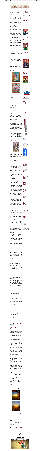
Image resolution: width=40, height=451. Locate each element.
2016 (24, 127)
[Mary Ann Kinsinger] (25, 155)
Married (24, 197)
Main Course (24, 196)
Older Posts (21, 427)
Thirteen (24, 211)
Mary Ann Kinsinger (24, 148)
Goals (24, 185)
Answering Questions (25, 162)
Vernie (24, 216)
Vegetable (24, 215)
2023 (24, 120)
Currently (11, 10)
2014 (24, 129)
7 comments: (20, 323)
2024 (24, 119)
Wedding (24, 217)
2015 (24, 128)
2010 (24, 133)
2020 (24, 123)
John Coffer (24, 190)
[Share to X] (12, 107)
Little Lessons (24, 192)
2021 (24, 122)
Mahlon (24, 195)
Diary (24, 175)
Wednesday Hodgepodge (26, 218)
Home (16, 427)
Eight (24, 177)
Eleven (24, 178)
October (26, 110)
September (26, 111)
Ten (23, 209)
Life (23, 191)
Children (24, 169)
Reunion (24, 204)
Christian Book (25, 73)
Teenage (24, 208)
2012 (24, 131)
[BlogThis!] (11, 107)
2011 (24, 132)
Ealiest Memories (25, 176)
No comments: (20, 423)
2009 (24, 134)
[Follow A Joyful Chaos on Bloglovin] (26, 99)
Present (24, 202)
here (29, 15)
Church (24, 170)
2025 (24, 103)
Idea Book (24, 189)
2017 (24, 126)
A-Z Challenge (25, 159)
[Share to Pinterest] (13, 107)
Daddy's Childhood (25, 172)
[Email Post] (10, 107)
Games (24, 183)
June (25, 113)
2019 (24, 124)
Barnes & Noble (25, 40)
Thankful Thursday (25, 210)
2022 (24, 121)
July (25, 112)
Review (24, 205)
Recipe (24, 203)
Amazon (24, 39)
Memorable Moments (25, 198)
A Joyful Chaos (20, 3)
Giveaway (24, 184)
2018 (24, 125)
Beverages (24, 165)
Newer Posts (11, 427)
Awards (24, 163)
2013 (24, 130)
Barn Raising (24, 164)
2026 (24, 102)
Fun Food (24, 182)
